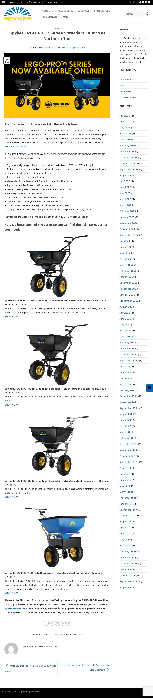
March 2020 (126, 491)
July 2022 (124, 366)
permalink (78, 634)
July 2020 (124, 473)
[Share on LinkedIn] (68, 623)
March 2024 (126, 264)
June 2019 (125, 533)
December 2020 (128, 444)
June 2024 (125, 246)
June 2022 (125, 372)
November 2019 (128, 509)
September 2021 (129, 408)
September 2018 (129, 581)
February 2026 (127, 145)
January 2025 (126, 217)
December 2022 (128, 354)
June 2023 (125, 318)
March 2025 (126, 205)
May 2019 (125, 539)
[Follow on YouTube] (149, 2)
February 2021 (127, 438)
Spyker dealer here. (16, 608)
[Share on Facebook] (46, 623)
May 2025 (125, 193)
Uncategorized (127, 97)
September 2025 (129, 169)
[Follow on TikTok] (137, 2)
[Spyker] (19, 14)
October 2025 (127, 163)
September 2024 (129, 234)
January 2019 (126, 557)
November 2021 (128, 402)
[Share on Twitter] (52, 623)
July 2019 (124, 527)
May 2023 (125, 324)
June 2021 (125, 420)
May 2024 (125, 252)
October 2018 (127, 575)
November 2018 (128, 569)
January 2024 (126, 276)
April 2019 (125, 545)
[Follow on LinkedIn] (146, 2)
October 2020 (127, 456)
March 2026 (126, 139)
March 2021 (126, 432)
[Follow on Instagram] (134, 2)
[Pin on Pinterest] (63, 623)
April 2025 (125, 199)
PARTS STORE (102, 10)
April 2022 (125, 384)
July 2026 (124, 115)
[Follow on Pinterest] (143, 2)
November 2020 (128, 450)
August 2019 (126, 521)
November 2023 (128, 288)
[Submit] (147, 13)
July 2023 (124, 312)
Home (65, 16)
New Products (127, 79)
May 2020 (125, 485)
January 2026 (126, 151)
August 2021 (126, 414)
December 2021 (128, 396)
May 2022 (125, 378)
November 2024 (128, 223)
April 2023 (125, 330)
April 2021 (125, 426)
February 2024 (127, 270)
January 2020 (126, 503)
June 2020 (125, 479)
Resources (125, 91)
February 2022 (127, 390)
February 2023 (127, 342)
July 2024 (124, 240)
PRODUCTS (46, 10)
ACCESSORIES (65, 10)
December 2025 (128, 157)
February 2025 (127, 211)
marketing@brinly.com (73, 48)
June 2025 (125, 187)
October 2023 (127, 294)
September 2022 (129, 360)
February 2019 (127, 551)
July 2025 (124, 181)
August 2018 (126, 587)
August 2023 (126, 306)
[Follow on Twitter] (140, 2)
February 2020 (127, 497)
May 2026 (125, 127)
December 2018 (128, 563)
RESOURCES (82, 10)
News (57, 28)
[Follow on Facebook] (131, 2)
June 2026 (125, 121)
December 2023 (128, 282)
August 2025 (126, 175)
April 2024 (125, 258)
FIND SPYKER (49, 16)
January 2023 (126, 348)
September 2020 (129, 461)
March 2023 (126, 336)
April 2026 (125, 133)
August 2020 (126, 467)
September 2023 (129, 300)
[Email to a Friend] (57, 623)
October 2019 (127, 515)
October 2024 (127, 228)
